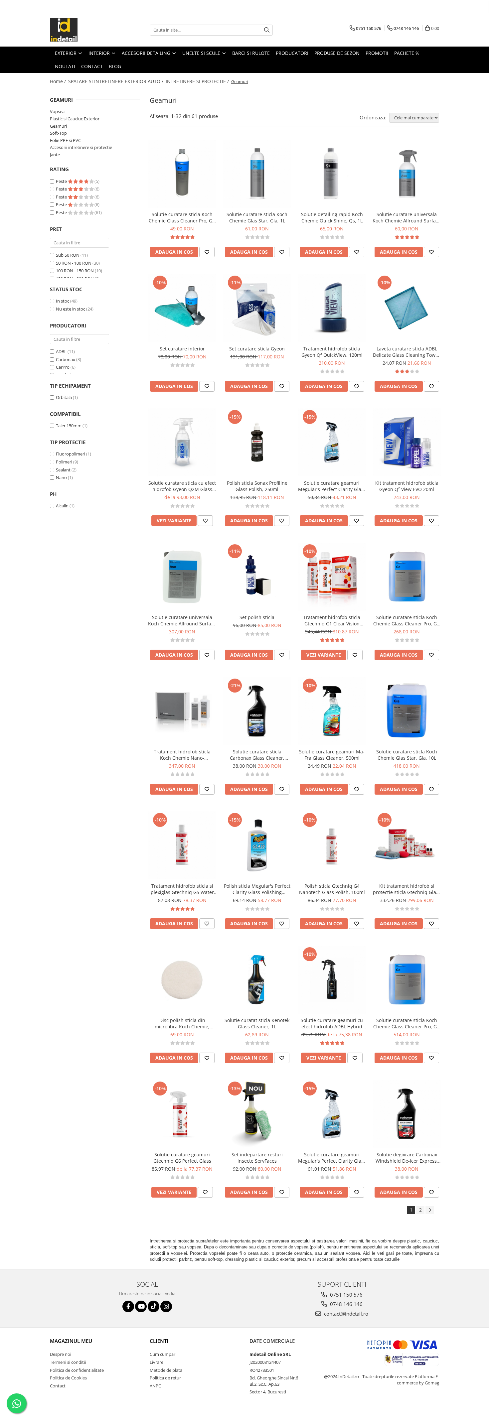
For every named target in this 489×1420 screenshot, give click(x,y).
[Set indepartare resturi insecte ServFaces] (257, 1114)
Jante (55, 155)
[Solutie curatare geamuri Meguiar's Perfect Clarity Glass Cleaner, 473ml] (332, 442)
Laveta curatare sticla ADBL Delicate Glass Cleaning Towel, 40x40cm (407, 351)
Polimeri (64, 462)
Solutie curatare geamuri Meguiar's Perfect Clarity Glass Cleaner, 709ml (332, 1157)
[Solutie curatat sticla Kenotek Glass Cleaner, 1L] (257, 980)
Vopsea (57, 111)
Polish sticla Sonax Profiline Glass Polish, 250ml (257, 486)
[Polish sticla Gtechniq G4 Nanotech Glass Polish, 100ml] (332, 845)
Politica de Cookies (68, 1378)
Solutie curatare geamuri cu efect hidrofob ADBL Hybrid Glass (332, 1023)
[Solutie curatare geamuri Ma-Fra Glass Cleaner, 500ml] (332, 711)
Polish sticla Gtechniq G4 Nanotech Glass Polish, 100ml (332, 889)
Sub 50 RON (68, 255)
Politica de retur (165, 1378)
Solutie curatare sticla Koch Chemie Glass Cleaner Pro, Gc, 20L (406, 1023)
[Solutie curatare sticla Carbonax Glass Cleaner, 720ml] (257, 711)
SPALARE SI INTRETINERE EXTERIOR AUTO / (116, 81)
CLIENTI (159, 1341)
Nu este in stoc (70, 309)
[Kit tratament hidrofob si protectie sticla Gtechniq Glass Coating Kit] (407, 845)
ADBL (61, 351)
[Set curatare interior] (182, 308)
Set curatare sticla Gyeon (257, 348)
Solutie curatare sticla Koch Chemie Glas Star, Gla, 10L (406, 754)
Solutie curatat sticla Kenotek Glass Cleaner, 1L (257, 1023)
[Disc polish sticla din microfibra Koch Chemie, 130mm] (182, 980)
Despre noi (60, 1354)
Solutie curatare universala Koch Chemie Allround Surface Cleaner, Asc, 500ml (407, 217)
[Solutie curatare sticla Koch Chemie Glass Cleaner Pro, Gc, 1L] (182, 174)
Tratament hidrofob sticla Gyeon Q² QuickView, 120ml (332, 351)
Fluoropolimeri (70, 454)
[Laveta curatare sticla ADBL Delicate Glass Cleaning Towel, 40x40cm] (407, 308)
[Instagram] (166, 1306)
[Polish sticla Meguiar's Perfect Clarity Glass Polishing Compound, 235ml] (257, 845)
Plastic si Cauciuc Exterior (74, 119)
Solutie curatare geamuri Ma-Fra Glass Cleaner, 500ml (332, 754)
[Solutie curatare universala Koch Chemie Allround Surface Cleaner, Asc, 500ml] (407, 174)
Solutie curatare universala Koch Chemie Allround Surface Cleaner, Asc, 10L (182, 620)
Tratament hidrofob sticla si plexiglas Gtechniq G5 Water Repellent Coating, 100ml (182, 889)
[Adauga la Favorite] (207, 252)
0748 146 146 (346, 1304)
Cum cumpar (162, 1354)
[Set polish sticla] (257, 577)
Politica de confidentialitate (77, 1370)
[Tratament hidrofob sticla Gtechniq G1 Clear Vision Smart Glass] (332, 577)
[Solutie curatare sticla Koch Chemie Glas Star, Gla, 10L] (407, 711)
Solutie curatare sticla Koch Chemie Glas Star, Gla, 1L (257, 217)
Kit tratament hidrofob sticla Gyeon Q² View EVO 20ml (406, 486)
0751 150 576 (346, 1294)
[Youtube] (141, 1306)
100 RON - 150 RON (75, 271)
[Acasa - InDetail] (83, 30)
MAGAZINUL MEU (71, 1341)
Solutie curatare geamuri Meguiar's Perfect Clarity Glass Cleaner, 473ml (332, 486)
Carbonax (65, 359)
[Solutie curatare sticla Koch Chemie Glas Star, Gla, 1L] (257, 174)
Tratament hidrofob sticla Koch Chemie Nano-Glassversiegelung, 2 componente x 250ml (182, 754)
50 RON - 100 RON (73, 263)
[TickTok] (153, 1306)
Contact (58, 1386)
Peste (62, 181)
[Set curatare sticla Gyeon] (257, 308)
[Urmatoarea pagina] (429, 1210)
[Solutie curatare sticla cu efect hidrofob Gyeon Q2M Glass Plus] (182, 442)
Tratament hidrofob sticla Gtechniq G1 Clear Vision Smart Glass (331, 620)
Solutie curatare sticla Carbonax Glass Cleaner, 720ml (257, 754)
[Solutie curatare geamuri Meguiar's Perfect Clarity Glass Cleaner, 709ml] (332, 1114)
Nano (61, 477)
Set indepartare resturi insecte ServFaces (257, 1157)
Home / (58, 81)
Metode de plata (166, 1370)
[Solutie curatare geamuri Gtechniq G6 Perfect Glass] (182, 1114)
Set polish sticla (257, 617)
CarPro (63, 367)
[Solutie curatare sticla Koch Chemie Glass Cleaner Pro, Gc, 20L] (407, 980)
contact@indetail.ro (345, 1313)
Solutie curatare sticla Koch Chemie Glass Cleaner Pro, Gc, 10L (406, 620)
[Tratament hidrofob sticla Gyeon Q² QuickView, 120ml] (332, 308)
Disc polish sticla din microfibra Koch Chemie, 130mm (182, 1023)
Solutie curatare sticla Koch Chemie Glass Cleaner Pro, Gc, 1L (182, 217)
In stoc (62, 301)
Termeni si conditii (68, 1362)
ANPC (155, 1386)
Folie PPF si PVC (65, 140)
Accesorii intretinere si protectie (81, 147)
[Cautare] (267, 30)
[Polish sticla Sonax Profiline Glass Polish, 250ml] (257, 442)
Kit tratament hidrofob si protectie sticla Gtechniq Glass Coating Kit (407, 889)
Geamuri (58, 126)
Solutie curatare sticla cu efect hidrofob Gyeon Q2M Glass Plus (182, 486)
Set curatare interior (182, 348)
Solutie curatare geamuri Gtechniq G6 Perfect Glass (182, 1157)
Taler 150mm (69, 426)
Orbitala (64, 397)
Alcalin (62, 506)
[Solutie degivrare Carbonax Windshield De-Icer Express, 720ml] (407, 1114)
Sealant (63, 470)
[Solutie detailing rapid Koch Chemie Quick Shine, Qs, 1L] (332, 174)
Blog (115, 66)
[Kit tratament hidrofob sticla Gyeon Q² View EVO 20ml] (407, 442)
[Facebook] (128, 1306)
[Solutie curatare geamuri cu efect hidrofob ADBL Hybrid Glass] (332, 980)
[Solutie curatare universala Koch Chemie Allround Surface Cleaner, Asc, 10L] (182, 577)
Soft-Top (58, 133)
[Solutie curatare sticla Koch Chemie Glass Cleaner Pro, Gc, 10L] (407, 577)
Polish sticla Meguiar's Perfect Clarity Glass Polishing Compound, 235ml (257, 889)
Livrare (156, 1362)
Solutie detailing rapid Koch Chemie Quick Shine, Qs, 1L (332, 217)
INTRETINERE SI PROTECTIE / (198, 81)
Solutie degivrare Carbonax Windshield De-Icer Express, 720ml (407, 1157)
